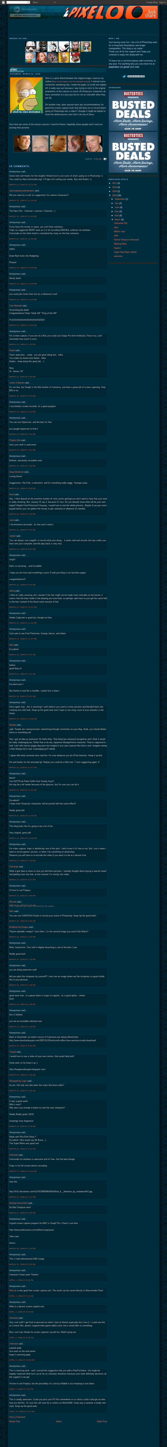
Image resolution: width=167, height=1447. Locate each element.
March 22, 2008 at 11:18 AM (23, 200)
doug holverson (16, 472)
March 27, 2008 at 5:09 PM (22, 1213)
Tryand (12, 1052)
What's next (119, 231)
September (120, 199)
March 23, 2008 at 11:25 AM (23, 790)
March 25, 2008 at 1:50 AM (22, 1075)
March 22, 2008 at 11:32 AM (23, 216)
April (116, 215)
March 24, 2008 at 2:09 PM (22, 1004)
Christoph (13, 867)
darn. (116, 227)
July (117, 203)
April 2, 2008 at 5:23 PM (21, 1389)
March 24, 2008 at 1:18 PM (22, 959)
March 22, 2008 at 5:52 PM (22, 530)
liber (11, 645)
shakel (12, 536)
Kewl (11, 494)
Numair (12, 725)
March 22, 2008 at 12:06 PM (23, 268)
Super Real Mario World (125, 252)
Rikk (11, 911)
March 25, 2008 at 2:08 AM (22, 1091)
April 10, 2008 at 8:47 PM (22, 1411)
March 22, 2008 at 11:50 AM (23, 239)
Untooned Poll (120, 223)
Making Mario (120, 244)
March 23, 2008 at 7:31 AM (22, 674)
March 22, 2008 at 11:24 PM (23, 623)
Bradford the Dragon (18, 927)
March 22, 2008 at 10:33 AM (23, 185)
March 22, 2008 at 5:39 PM (22, 488)
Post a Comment (17, 1417)
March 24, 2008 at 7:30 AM (22, 905)
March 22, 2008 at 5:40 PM (22, 514)
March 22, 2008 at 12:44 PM (23, 300)
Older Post (102, 1421)
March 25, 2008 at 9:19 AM (22, 1126)
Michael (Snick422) (18, 1203)
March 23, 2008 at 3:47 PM (22, 880)
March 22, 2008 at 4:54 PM (22, 450)
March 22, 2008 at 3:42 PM (22, 412)
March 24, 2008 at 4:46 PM (22, 1027)
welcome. (118, 256)
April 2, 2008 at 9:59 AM (21, 1338)
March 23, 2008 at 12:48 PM (23, 838)
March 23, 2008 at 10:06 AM (23, 719)
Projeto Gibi (14, 440)
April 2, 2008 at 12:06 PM (22, 1360)
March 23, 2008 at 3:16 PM (22, 861)
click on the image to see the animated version (71, 81)
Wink (11, 1290)
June (117, 207)
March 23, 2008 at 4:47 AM (22, 655)
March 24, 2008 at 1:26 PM (22, 985)
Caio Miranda (15, 306)
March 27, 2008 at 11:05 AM (23, 1171)
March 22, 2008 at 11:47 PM (23, 639)
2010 (114, 187)
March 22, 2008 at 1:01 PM (22, 344)
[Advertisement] (83, 26)
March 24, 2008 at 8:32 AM (22, 921)
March (118, 220)
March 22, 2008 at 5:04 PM (22, 466)
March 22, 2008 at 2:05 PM (22, 396)
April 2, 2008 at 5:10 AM (21, 1296)
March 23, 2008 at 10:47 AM (23, 767)
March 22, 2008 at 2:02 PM (22, 377)
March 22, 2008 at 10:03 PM (23, 607)
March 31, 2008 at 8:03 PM (22, 1264)
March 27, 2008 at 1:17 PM (22, 1197)
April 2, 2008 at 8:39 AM (21, 1312)
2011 (114, 183)
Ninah (12, 350)
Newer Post (14, 1421)
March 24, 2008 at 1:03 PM (22, 937)
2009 (114, 191)
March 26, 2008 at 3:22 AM (22, 1149)
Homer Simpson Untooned (126, 240)
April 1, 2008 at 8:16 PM (21, 1280)
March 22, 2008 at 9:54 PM (22, 585)
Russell (12, 902)
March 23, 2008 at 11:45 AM (23, 816)
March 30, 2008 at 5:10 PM (22, 1248)
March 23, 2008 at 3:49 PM (22, 896)
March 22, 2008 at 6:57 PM (22, 549)
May (117, 211)
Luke (11, 520)
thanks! (117, 248)
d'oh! (13, 69)
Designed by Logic (18, 1081)
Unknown (13, 1155)
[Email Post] (104, 159)
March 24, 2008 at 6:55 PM (22, 1046)
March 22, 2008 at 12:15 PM (23, 284)
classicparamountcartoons (21, 191)
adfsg (12, 591)
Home (58, 1421)
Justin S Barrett (16, 383)
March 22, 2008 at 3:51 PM (22, 434)
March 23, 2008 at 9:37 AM (22, 696)
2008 (114, 195)
